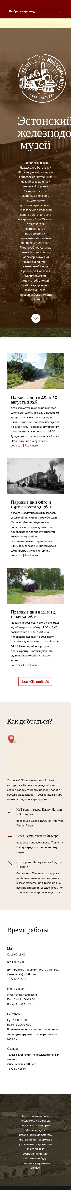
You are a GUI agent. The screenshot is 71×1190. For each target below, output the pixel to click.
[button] (12, 739)
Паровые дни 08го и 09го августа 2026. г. (32, 504)
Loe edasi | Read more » (25, 445)
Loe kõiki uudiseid (35, 681)
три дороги (40, 799)
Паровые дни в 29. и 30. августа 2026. (35, 399)
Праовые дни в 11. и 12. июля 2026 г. (33, 614)
